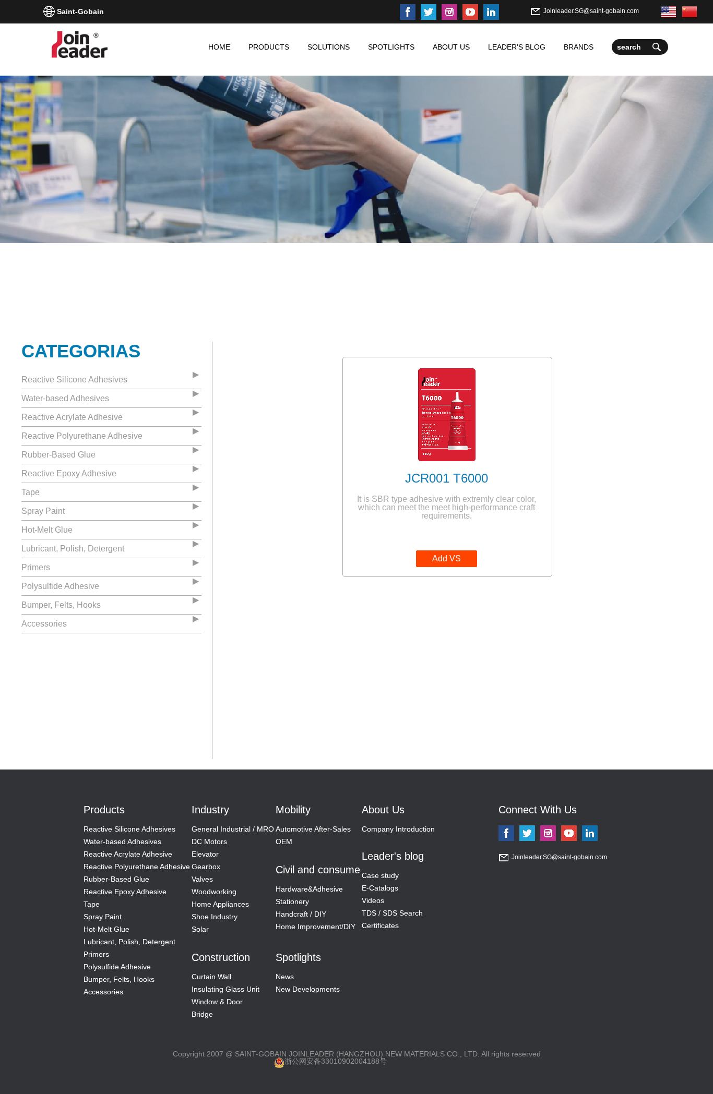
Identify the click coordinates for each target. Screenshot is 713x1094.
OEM (284, 841)
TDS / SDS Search (392, 913)
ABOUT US (451, 47)
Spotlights (298, 957)
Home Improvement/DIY (315, 926)
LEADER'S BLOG (516, 47)
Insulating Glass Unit (225, 989)
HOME (219, 47)
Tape (30, 492)
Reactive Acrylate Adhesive (72, 417)
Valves (202, 879)
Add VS (446, 558)
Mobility (293, 809)
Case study (380, 875)
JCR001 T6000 (446, 478)
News (285, 976)
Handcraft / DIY (301, 914)
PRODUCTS (268, 47)
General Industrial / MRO (233, 829)
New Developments (308, 989)
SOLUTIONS (328, 47)
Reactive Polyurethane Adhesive (81, 435)
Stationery (292, 901)
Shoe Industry (214, 916)
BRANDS (578, 47)
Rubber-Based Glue (58, 454)
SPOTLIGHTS (391, 47)
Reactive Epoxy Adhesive (68, 473)
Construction (221, 957)
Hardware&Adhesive (309, 889)
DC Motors (209, 841)
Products (104, 809)
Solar (200, 929)
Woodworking (214, 891)
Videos (373, 900)
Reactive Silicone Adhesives (74, 379)
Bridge (202, 1014)
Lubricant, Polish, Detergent (72, 548)
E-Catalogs (380, 888)
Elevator (205, 854)
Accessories (44, 623)
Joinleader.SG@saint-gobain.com (591, 11)
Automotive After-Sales (313, 829)
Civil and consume (318, 869)
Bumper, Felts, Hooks (61, 604)
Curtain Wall (211, 976)
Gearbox (206, 866)
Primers (35, 567)
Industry (210, 809)
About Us (383, 809)
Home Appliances (220, 904)
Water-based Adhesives (65, 398)
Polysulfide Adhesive (60, 586)
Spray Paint (43, 511)
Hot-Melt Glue (47, 529)
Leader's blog (393, 856)
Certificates (380, 925)
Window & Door (217, 1001)
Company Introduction (398, 829)
